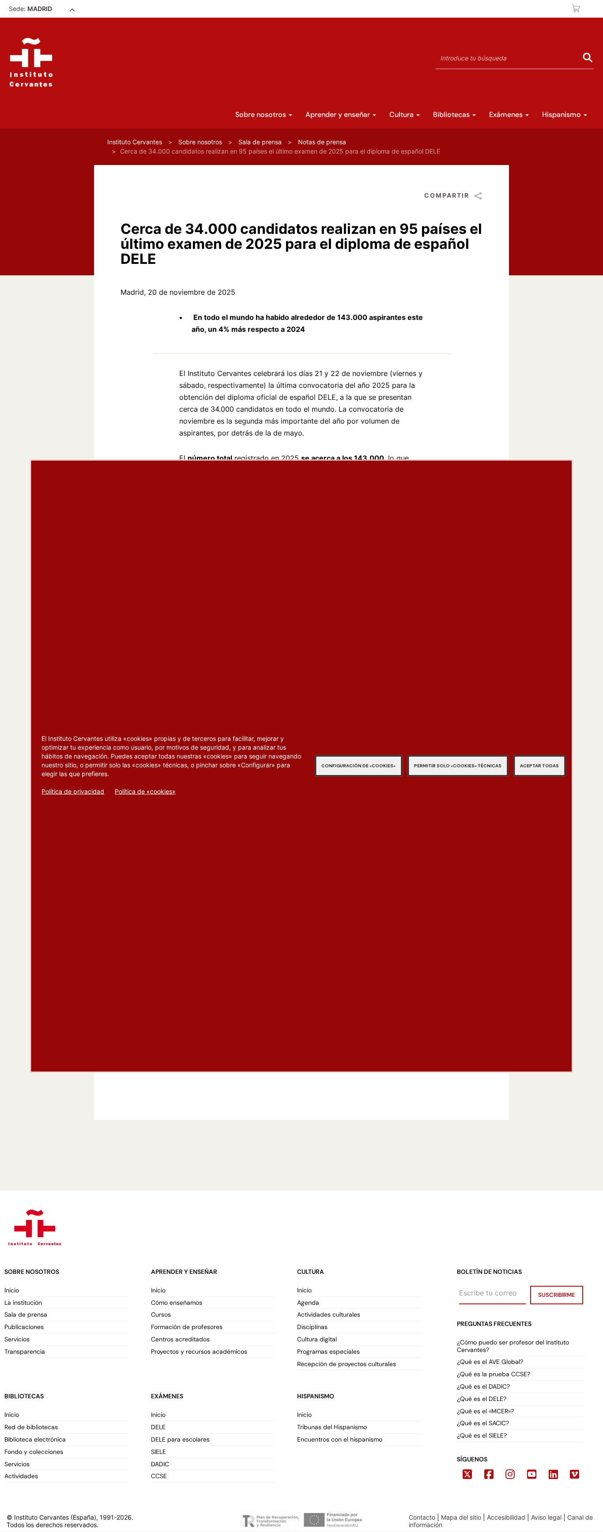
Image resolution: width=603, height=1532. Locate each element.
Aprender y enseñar (338, 114)
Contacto (422, 1517)
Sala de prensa (260, 142)
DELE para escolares (180, 1439)
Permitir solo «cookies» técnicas (457, 766)
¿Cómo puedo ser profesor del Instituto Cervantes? (513, 1346)
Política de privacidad (72, 791)
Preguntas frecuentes (494, 1324)
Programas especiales (328, 1352)
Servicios (17, 1339)
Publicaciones (24, 1327)
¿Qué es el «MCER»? (486, 1411)
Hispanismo (562, 114)
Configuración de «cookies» (358, 766)
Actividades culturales (328, 1314)
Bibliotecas (452, 114)
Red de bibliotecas (31, 1427)
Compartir (446, 195)
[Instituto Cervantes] (34, 1226)
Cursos (161, 1314)
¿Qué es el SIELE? (482, 1435)
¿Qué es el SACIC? (483, 1423)
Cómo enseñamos (176, 1303)
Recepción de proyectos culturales (346, 1364)
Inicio (11, 1290)
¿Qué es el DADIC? (484, 1386)
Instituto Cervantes (134, 142)
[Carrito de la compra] (576, 8)
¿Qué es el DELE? (481, 1399)
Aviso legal (546, 1517)
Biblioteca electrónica (35, 1439)
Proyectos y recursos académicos (199, 1352)
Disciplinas (312, 1327)
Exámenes (506, 114)
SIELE (158, 1452)
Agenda (308, 1303)
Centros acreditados (180, 1339)
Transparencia (24, 1352)
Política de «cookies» (145, 791)
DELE (158, 1427)
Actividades (21, 1476)
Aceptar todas (539, 766)
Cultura (402, 114)
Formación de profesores (186, 1327)
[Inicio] (31, 62)
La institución (23, 1303)
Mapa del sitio (461, 1517)
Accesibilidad (506, 1517)
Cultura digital (317, 1339)
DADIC (160, 1464)
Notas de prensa (322, 142)
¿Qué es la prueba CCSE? (493, 1374)
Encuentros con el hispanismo (339, 1439)
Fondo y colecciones (33, 1452)
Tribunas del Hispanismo (332, 1427)
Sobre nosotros (261, 114)
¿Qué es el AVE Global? (491, 1362)
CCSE (159, 1476)
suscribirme (556, 1295)
